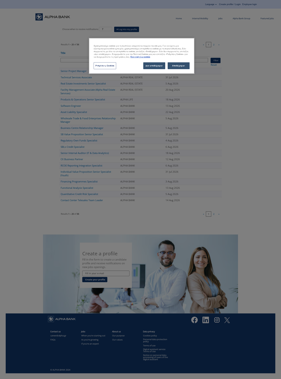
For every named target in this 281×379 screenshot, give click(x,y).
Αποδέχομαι (178, 65)
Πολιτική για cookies (140, 56)
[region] (141, 56)
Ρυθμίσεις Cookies (104, 65)
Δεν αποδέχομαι (154, 65)
